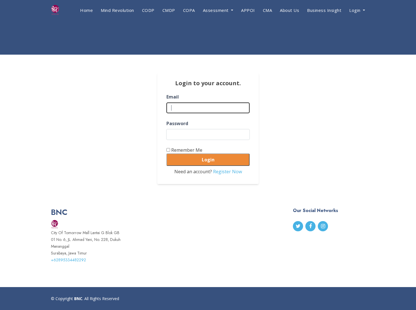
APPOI (248, 10)
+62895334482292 (68, 260)
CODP (148, 10)
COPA (189, 10)
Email (172, 97)
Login (208, 160)
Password (177, 123)
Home (86, 10)
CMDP (168, 10)
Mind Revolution (117, 10)
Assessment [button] (216, 10)
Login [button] (355, 10)
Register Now (227, 171)
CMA (267, 10)
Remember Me (186, 150)
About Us (289, 10)
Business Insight (324, 10)
